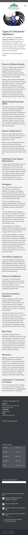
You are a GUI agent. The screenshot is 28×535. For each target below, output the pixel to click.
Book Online (9, 1)
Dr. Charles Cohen (20, 389)
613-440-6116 (19, 1)
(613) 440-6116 (6, 411)
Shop (14, 1)
